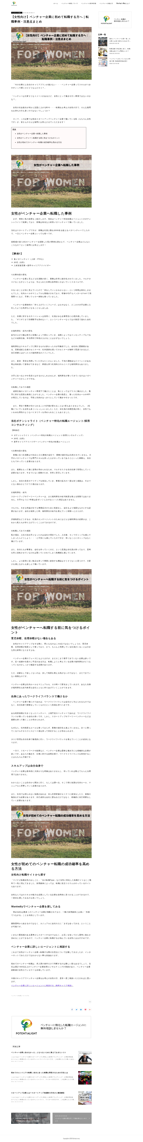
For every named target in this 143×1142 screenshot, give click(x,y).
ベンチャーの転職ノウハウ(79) (20, 995)
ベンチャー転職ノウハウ (69, 3)
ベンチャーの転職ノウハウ (17, 12)
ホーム (56, 3)
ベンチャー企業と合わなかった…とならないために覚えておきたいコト (38, 1052)
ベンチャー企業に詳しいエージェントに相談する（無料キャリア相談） (42, 985)
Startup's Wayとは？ (123, 3)
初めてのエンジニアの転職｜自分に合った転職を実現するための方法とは (39, 1072)
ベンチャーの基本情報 (88, 3)
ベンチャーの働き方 (106, 3)
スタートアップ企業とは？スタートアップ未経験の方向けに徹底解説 (37, 1093)
